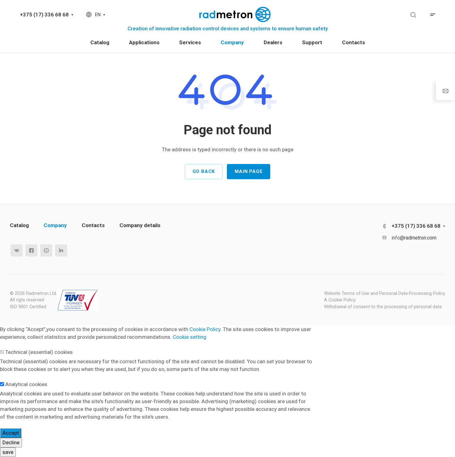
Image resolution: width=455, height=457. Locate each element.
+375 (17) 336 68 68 (44, 14)
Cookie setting (189, 337)
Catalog (19, 225)
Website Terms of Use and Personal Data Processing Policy (384, 293)
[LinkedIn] (61, 250)
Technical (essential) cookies (39, 352)
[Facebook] (31, 250)
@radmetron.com (418, 238)
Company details (139, 225)
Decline (11, 442)
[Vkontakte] (17, 250)
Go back (204, 171)
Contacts (93, 225)
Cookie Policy (204, 329)
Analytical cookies (26, 384)
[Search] (413, 15)
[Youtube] (46, 250)
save (7, 452)
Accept (10, 433)
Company (55, 225)
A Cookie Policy (340, 300)
